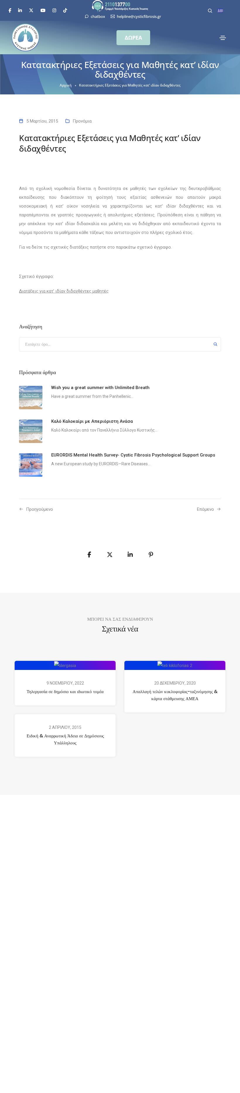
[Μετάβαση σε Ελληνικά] (220, 11)
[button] (133, 37)
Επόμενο (205, 509)
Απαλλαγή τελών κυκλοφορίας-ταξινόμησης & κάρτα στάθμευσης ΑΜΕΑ (175, 695)
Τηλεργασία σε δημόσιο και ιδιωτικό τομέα (65, 691)
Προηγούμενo (39, 509)
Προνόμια (82, 121)
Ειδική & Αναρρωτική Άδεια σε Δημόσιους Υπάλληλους (65, 739)
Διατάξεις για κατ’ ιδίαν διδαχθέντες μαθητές (64, 291)
